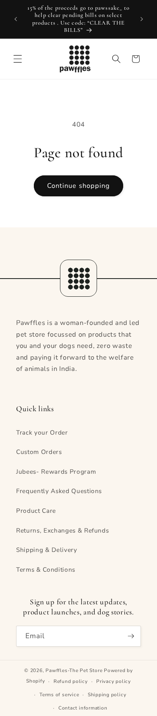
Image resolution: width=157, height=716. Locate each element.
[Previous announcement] (16, 19)
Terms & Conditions (45, 569)
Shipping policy (107, 694)
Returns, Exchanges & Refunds (62, 530)
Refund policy (71, 681)
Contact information (82, 708)
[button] (17, 59)
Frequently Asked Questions (59, 491)
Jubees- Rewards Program (56, 471)
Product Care (36, 510)
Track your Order (42, 432)
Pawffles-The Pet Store (73, 670)
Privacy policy (113, 681)
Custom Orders (39, 452)
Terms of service (59, 694)
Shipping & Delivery (46, 549)
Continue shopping (78, 185)
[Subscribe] (130, 636)
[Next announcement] (142, 19)
